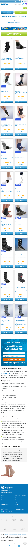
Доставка (3, 497)
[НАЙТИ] (25, 8)
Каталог (2, 495)
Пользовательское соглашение (6, 492)
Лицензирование (4, 504)
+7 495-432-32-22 (17, 4)
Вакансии (17, 497)
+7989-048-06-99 (8, 511)
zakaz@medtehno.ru (19, 509)
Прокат (2, 502)
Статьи (16, 504)
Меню (25, 1)
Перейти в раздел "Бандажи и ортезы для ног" (14, 34)
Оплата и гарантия (5, 499)
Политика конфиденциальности (6, 490)
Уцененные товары (19, 502)
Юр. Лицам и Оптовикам (20, 495)
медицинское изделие (6, 373)
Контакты (17, 499)
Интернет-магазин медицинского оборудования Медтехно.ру (15, 534)
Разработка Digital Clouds (14, 543)
